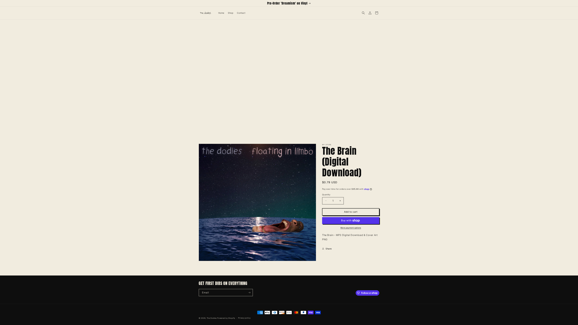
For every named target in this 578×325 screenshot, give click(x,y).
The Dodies (212, 318)
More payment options (350, 228)
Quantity (326, 194)
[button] (363, 13)
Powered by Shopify (226, 318)
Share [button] (329, 248)
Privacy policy (244, 318)
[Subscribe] (249, 292)
